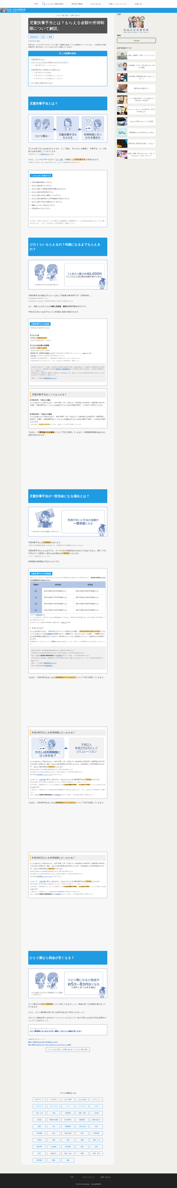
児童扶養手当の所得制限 (42, 73)
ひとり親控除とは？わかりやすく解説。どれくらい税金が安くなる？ (56, 1031)
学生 (96, 1126)
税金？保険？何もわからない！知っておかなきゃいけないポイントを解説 (49, 1044)
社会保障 (68, 1147)
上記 (33, 787)
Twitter (136, 41)
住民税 (39, 1120)
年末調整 (39, 1133)
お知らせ (138, 4)
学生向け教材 (77, 4)
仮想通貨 (68, 1113)
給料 (96, 1147)
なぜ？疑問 (68, 1099)
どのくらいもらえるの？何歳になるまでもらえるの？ (49, 62)
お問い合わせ (75, 15)
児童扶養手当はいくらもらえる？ (45, 65)
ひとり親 (59, 159)
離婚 (50, 37)
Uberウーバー (39, 1099)
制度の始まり (96, 1120)
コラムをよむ (95, 4)
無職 (82, 1140)
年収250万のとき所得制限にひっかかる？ (48, 75)
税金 (82, 1147)
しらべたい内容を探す (55, 4)
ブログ (96, 1106)
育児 (43, 37)
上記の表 (42, 779)
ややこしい (96, 1099)
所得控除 (59, 655)
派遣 (67, 1140)
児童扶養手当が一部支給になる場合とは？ (46, 70)
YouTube (54, 1099)
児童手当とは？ (45, 154)
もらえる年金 (82, 1099)
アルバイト (39, 1106)
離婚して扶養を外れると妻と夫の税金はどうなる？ (43, 1042)
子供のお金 (33, 37)
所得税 (39, 1140)
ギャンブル (53, 1106)
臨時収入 (53, 1153)
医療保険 (68, 1126)
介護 (53, 1113)
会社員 (96, 1113)
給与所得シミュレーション (45, 774)
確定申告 (39, 1147)
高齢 (67, 1160)
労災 (53, 1126)
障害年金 (58, 369)
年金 (53, 1133)
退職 (82, 1153)
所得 (82, 1133)
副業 (39, 1126)
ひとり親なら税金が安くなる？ (42, 83)
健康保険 (82, 1120)
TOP (36, 4)
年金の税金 (68, 1133)
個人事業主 (68, 1120)
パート (68, 1106)
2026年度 (33, 355)
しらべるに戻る (54, 1049)
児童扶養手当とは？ (38, 59)
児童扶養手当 (49, 665)
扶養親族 (49, 634)
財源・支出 (68, 1153)
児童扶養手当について (50, 378)
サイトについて (88, 1177)
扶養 (53, 1140)
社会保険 (53, 1147)
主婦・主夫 (39, 1113)
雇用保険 (39, 1160)
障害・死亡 (96, 1153)
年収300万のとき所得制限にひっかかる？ (48, 78)
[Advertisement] (67, 460)
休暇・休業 (82, 1113)
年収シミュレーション (118, 4)
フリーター (82, 1106)
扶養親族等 (39, 615)
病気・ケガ (96, 1140)
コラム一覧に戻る (62, 15)
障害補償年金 (66, 369)
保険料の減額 (53, 1120)
